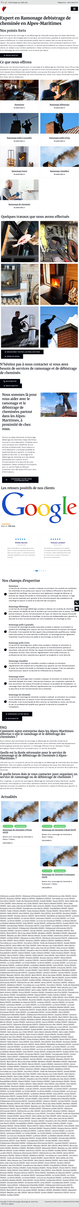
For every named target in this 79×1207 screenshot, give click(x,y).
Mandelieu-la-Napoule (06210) (59, 916)
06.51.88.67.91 (72, 2)
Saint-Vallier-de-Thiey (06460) (24, 945)
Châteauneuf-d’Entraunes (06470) (58, 928)
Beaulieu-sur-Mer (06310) (17, 935)
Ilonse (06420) (39, 923)
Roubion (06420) (70, 906)
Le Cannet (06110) (28, 918)
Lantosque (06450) (43, 918)
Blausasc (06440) (63, 930)
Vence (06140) (19, 940)
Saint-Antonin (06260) (42, 906)
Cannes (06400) (36, 930)
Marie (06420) (40, 916)
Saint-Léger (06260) (22, 948)
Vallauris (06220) (28, 898)
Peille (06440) (12, 913)
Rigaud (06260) (24, 953)
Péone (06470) (65, 911)
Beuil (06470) (12, 933)
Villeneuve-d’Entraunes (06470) (34, 896)
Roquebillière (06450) (58, 908)
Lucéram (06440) (32, 960)
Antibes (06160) (13, 938)
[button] (33, 570)
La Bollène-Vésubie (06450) (11, 923)
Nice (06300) (24, 913)
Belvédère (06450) (60, 933)
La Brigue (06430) (69, 921)
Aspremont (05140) (61, 935)
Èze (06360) (33, 968)
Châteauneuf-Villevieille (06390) (31, 928)
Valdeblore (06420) (43, 898)
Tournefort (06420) (7, 901)
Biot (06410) (26, 975)
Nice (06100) (46, 913)
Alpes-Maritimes (20, 826)
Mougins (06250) (6, 916)
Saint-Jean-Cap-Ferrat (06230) (19, 906)
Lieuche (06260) (13, 918)
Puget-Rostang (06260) (36, 911)
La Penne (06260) (14, 921)
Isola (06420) (28, 923)
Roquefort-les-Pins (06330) (11, 908)
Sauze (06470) (58, 901)
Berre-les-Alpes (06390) (27, 933)
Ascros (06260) (22, 980)
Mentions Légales (7, 1204)
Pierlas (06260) (52, 911)
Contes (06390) (31, 970)
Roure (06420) (57, 906)
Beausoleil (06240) (22, 977)
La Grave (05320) (28, 921)
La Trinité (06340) (29, 963)
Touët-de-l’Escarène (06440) (27, 901)
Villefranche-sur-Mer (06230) (59, 896)
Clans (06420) (12, 928)
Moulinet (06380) (70, 913)
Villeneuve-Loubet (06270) (10, 896)
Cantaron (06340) (22, 930)
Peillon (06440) (25, 955)
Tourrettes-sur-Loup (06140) (63, 898)
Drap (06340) (45, 926)
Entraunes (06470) (32, 926)
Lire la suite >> (8, 842)
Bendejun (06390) (45, 933)
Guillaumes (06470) (54, 923)
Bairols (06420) (34, 935)
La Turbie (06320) (59, 918)
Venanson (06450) (14, 898)
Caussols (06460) (7, 930)
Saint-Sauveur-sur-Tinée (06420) (25, 903)
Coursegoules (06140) (60, 926)
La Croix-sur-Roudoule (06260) (48, 921)
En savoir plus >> (19, 107)
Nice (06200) (35, 913)
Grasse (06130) (68, 923)
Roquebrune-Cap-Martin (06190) (36, 908)
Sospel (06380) (46, 901)
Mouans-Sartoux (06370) (24, 916)
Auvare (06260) (47, 935)
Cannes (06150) (49, 930)
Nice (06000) (57, 913)
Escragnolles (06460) (15, 926)
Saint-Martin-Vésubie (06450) (51, 903)
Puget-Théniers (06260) (16, 911)
